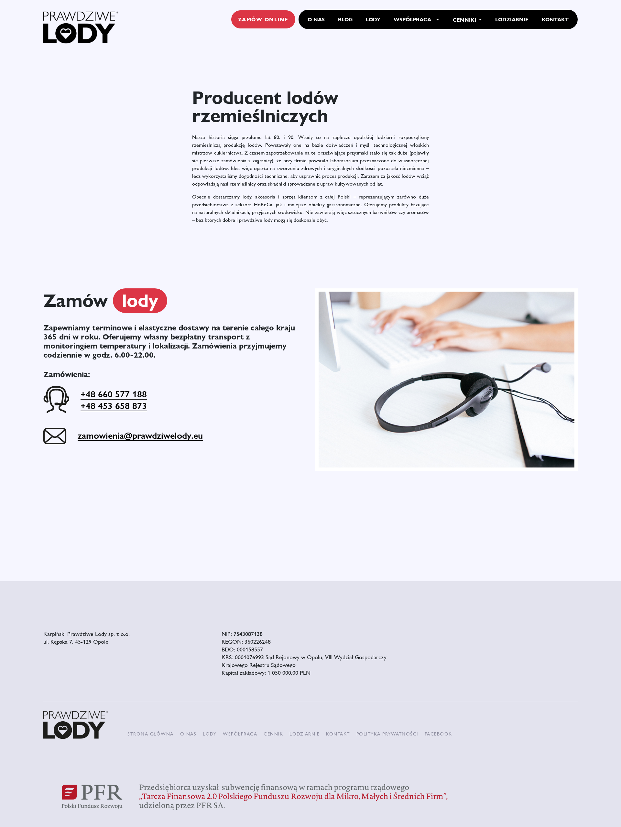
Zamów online (263, 19)
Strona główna (150, 733)
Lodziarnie (304, 733)
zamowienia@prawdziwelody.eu (140, 435)
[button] (437, 20)
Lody (209, 733)
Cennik (273, 733)
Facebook (438, 733)
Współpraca (240, 733)
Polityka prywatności (387, 733)
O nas (188, 733)
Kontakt (338, 733)
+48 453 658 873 (114, 405)
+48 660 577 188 (114, 394)
